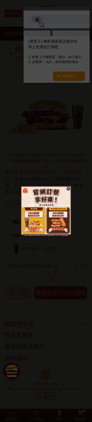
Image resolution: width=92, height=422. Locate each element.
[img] (46, 211)
